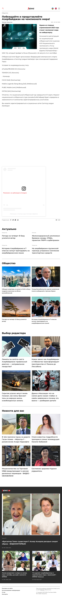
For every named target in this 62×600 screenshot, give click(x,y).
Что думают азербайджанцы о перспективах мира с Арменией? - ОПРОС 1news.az (44, 575)
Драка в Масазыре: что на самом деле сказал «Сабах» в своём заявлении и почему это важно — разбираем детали (45, 397)
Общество (5, 13)
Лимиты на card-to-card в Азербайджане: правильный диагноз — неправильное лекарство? (14, 362)
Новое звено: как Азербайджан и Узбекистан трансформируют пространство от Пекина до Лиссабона (45, 362)
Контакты (5, 594)
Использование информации (11, 590)
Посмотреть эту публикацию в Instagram (15, 193)
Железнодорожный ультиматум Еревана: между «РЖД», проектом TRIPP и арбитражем (46, 238)
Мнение (34, 232)
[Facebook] (11, 220)
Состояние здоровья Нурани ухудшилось (44, 470)
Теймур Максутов (7, 22)
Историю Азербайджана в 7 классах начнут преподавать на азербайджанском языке (16, 250)
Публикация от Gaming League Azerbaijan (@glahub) (24, 213)
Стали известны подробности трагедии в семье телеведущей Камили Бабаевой (45, 439)
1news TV (4, 538)
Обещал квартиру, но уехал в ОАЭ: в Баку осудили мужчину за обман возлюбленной (16, 291)
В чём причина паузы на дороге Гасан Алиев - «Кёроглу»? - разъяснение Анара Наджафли (16, 439)
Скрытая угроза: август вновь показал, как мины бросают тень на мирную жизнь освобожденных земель (15, 397)
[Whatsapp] (15, 220)
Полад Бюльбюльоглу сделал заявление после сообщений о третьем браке (45, 290)
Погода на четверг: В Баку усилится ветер (13, 237)
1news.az (42, 589)
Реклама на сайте (7, 588)
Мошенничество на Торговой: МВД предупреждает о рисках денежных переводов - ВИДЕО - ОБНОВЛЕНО (16, 472)
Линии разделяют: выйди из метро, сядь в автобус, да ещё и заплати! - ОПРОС (14, 575)
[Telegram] (17, 220)
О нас (3, 592)
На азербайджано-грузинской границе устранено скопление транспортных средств (45, 250)
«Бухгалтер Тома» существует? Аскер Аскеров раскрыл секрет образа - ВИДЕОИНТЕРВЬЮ (30, 543)
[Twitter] (13, 220)
